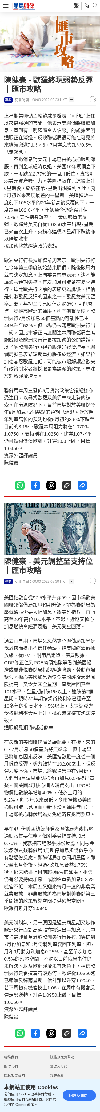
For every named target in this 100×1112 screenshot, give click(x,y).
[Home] (24, 5)
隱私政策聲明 (14, 1076)
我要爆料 (57, 1076)
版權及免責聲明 (62, 1057)
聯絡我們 (11, 1057)
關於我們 (11, 1066)
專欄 (8, 100)
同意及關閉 (78, 1095)
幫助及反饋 (58, 1066)
